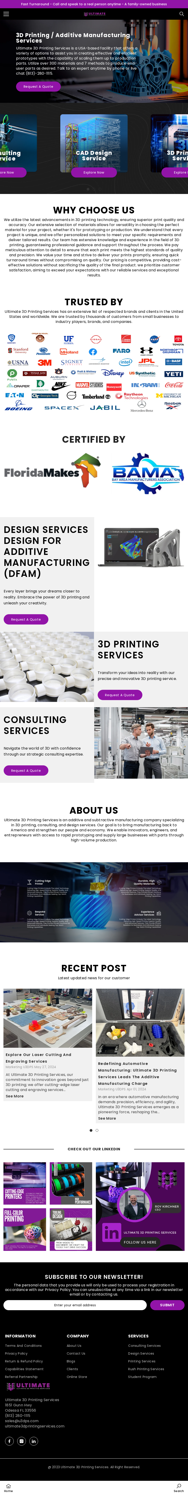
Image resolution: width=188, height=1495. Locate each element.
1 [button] (88, 189)
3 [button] (100, 189)
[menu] (6, 14)
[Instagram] (21, 1441)
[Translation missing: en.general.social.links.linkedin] (33, 1441)
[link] (94, 373)
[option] (94, 148)
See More (15, 1096)
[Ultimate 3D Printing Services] (47, 667)
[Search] (182, 14)
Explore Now (94, 172)
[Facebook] (9, 1441)
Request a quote (38, 86)
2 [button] (94, 189)
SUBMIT (167, 1305)
